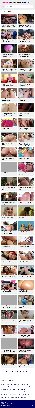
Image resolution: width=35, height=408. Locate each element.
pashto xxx (4, 387)
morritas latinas (5, 392)
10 (29, 371)
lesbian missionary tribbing (16, 387)
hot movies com (27, 392)
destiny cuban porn (6, 394)
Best (30, 3)
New (24, 3)
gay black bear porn (21, 397)
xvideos (9, 384)
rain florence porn (23, 384)
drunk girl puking (14, 389)
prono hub (29, 387)
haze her (22, 389)
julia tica (27, 394)
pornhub (3, 384)
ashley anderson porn (7, 397)
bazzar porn (4, 389)
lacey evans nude (16, 392)
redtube (15, 384)
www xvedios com (18, 394)
